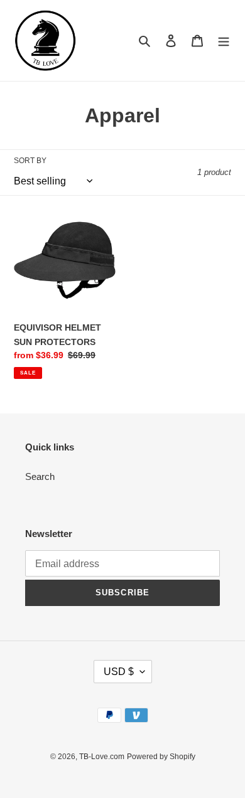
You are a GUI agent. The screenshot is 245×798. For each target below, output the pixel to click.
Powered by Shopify (161, 756)
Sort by (30, 160)
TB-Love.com (101, 756)
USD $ (119, 671)
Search (40, 476)
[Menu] (223, 40)
